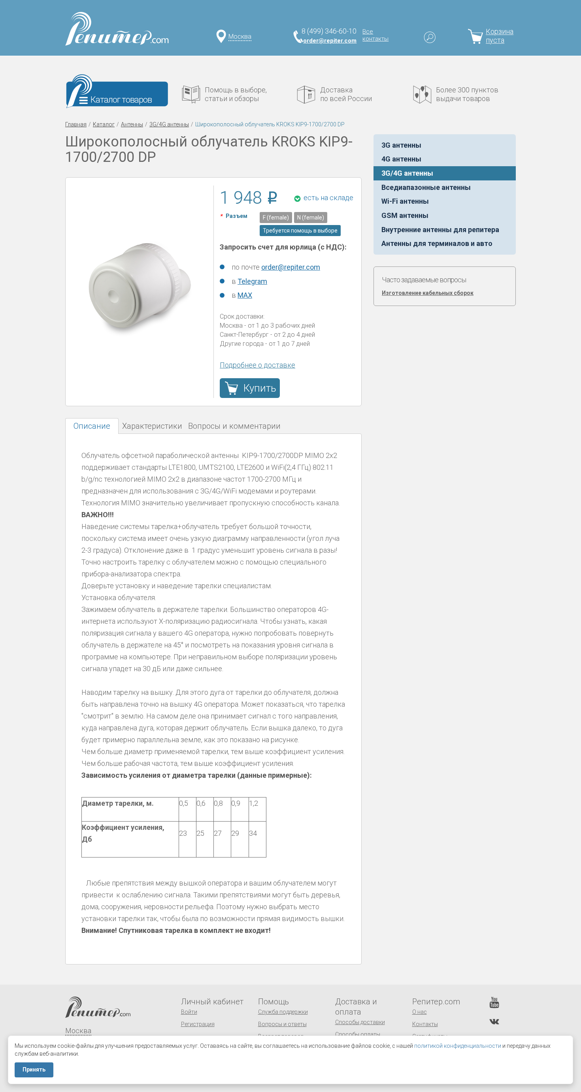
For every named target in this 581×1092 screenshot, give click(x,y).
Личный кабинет (212, 1001)
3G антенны (401, 145)
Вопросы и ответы (282, 1024)
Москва (239, 36)
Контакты (425, 1024)
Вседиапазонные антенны (426, 187)
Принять (34, 1069)
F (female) (276, 217)
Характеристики (152, 426)
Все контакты (375, 35)
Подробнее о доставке (257, 365)
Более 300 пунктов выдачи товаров (467, 94)
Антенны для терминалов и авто (436, 243)
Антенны (132, 124)
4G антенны (401, 159)
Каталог (104, 124)
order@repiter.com (330, 40)
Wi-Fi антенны (405, 201)
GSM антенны (404, 215)
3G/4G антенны (169, 124)
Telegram (252, 281)
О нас (419, 1012)
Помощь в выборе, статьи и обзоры (236, 94)
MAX (245, 295)
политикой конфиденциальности (457, 1046)
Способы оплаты (357, 1034)
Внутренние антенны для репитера (440, 229)
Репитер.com (436, 1001)
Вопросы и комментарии (234, 426)
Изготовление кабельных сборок (427, 293)
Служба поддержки (283, 1012)
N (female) (310, 217)
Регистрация (198, 1024)
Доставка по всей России (346, 94)
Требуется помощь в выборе (300, 230)
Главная (76, 124)
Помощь (273, 1001)
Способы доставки (360, 1022)
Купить (259, 388)
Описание (92, 426)
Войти (189, 1012)
